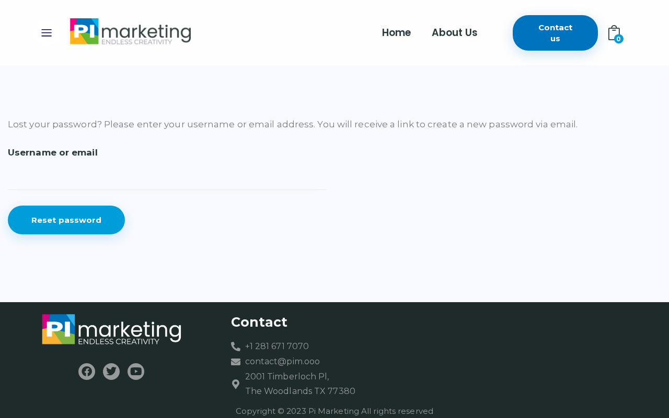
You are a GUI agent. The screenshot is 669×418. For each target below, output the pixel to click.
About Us (455, 33)
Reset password (66, 220)
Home (396, 33)
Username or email (53, 152)
